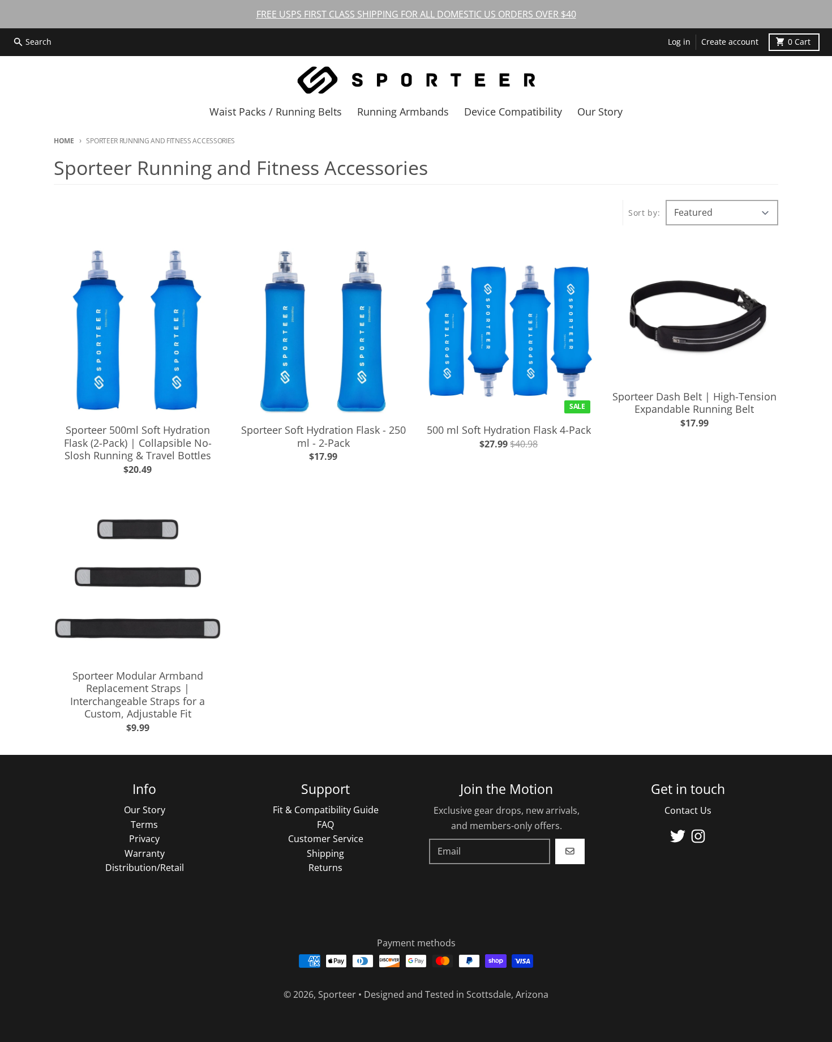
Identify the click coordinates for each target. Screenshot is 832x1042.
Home (64, 141)
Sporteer (337, 994)
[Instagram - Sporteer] (698, 836)
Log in (679, 42)
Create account (729, 42)
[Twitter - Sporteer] (677, 836)
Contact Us (687, 810)
